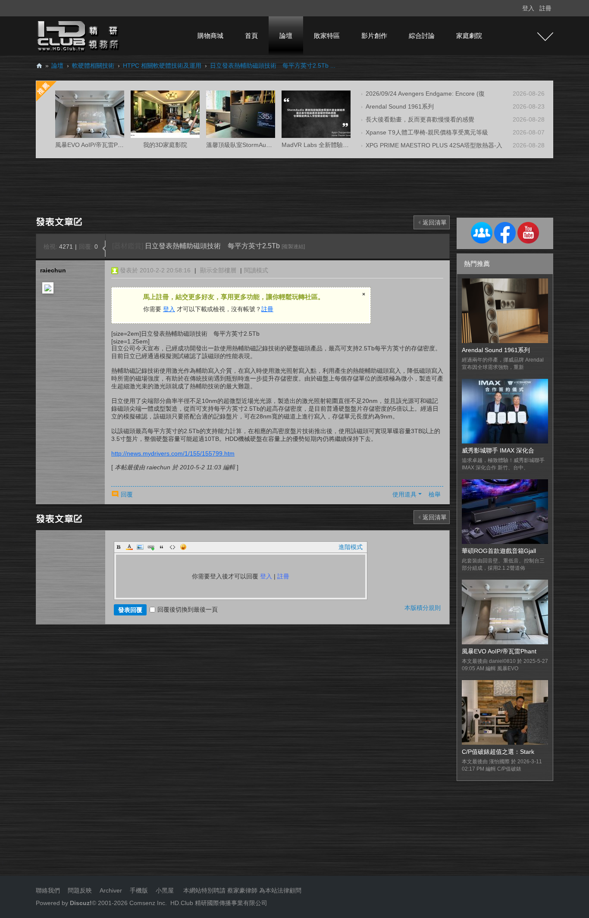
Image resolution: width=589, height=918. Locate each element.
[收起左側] (104, 248)
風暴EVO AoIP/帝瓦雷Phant (499, 651)
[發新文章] (60, 221)
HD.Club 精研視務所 (39, 65)
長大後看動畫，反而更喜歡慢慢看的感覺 (420, 119)
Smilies (183, 547)
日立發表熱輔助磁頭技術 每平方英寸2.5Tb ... (272, 65)
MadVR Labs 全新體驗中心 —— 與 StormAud (343, 144)
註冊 (545, 8)
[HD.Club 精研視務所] (79, 35)
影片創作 (374, 35)
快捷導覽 (545, 36)
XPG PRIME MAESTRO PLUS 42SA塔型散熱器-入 (434, 145)
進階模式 (350, 546)
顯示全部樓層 (218, 270)
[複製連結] (293, 247)
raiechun (53, 270)
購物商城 (210, 35)
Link (151, 547)
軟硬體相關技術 (93, 65)
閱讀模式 (256, 270)
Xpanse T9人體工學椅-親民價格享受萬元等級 (427, 132)
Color (129, 547)
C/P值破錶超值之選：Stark (498, 751)
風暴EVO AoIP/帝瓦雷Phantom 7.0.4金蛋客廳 (116, 144)
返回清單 (435, 222)
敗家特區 (327, 35)
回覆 (127, 494)
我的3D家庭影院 (165, 144)
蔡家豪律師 (242, 890)
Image (140, 547)
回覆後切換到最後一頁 (187, 609)
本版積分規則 (422, 607)
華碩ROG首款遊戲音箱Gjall (499, 550)
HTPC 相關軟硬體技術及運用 (162, 65)
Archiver (111, 890)
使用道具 (404, 494)
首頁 (251, 35)
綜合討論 (422, 35)
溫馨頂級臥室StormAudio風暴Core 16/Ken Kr (267, 144)
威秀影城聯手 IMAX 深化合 (498, 450)
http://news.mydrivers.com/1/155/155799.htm (173, 453)
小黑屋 (165, 890)
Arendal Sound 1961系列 (400, 106)
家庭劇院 (469, 35)
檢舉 (435, 494)
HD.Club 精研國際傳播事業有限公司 (218, 902)
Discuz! (81, 902)
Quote (161, 547)
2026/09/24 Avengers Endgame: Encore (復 (425, 93)
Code (172, 547)
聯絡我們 (48, 890)
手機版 (139, 890)
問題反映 (79, 890)
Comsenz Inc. (147, 902)
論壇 (285, 35)
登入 (528, 8)
